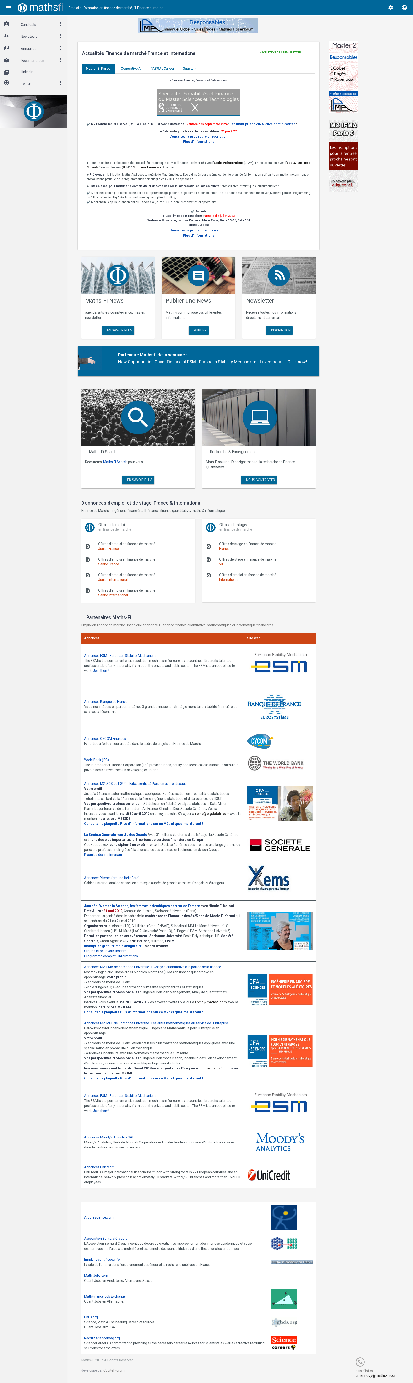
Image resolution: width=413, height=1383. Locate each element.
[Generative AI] (131, 68)
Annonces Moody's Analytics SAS (109, 1137)
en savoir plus (119, 330)
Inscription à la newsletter (279, 52)
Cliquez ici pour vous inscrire (105, 951)
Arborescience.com (99, 1217)
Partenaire (128, 354)
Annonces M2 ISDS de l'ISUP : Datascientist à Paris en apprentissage (135, 783)
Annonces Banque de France (105, 702)
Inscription (280, 330)
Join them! (101, 671)
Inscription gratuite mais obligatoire (113, 946)
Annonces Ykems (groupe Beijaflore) (112, 878)
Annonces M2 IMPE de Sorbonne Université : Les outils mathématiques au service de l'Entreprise (156, 1023)
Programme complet (100, 956)
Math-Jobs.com (96, 1275)
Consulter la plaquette (101, 824)
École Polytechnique (228, 163)
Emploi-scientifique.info (102, 1259)
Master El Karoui (99, 68)
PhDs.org (91, 1317)
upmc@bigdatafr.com (212, 814)
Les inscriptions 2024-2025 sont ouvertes (262, 124)
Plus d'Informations (198, 142)
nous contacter (260, 480)
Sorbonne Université (147, 167)
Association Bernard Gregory (105, 1238)
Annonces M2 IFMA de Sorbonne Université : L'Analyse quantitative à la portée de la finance (152, 967)
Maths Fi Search (115, 462)
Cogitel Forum (114, 1370)
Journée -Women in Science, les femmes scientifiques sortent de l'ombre (142, 906)
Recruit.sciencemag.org (102, 1338)
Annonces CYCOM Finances (105, 739)
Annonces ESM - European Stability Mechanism (120, 655)
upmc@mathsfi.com (211, 1002)
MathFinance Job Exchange (105, 1296)
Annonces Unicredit (99, 1167)
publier (200, 330)
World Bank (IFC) (96, 760)
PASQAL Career (162, 68)
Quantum (190, 68)
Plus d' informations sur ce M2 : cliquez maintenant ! (161, 824)
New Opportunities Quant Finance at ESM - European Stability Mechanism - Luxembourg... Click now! (212, 361)
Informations (128, 956)
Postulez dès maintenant (103, 855)
